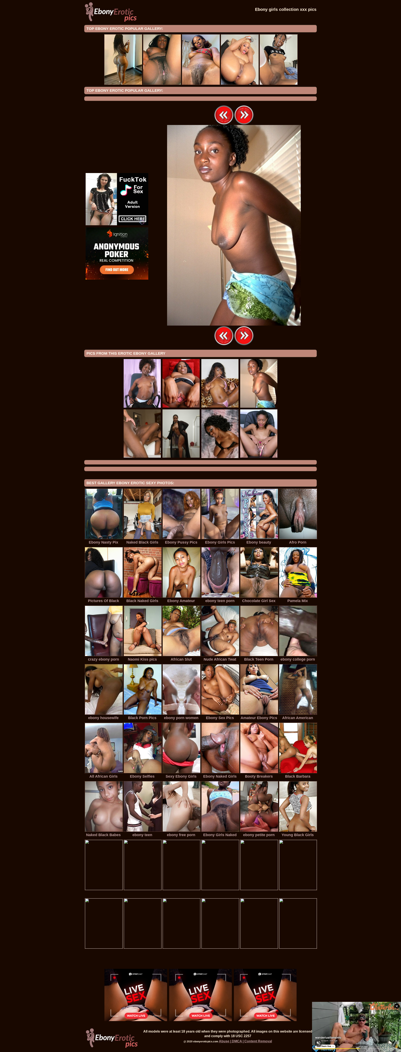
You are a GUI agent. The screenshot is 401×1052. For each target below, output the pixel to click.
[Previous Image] (224, 124)
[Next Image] (244, 124)
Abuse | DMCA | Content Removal (245, 1041)
